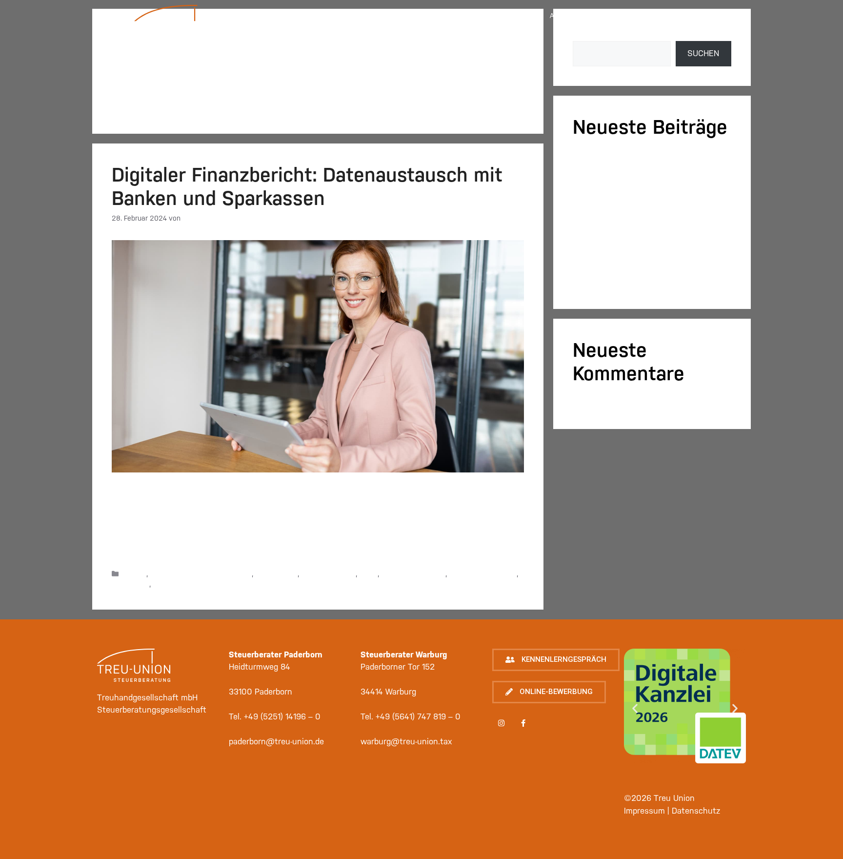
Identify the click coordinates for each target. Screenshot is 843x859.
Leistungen (404, 16)
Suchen (703, 53)
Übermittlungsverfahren (190, 584)
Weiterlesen (439, 548)
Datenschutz (696, 811)
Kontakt (638, 16)
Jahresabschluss (328, 574)
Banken (134, 574)
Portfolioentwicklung (413, 574)
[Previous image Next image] (685, 715)
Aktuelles (568, 16)
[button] (556, 660)
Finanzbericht (276, 574)
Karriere (487, 16)
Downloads (706, 37)
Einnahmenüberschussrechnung (201, 574)
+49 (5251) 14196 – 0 (282, 716)
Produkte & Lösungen (483, 574)
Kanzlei (325, 16)
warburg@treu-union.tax (406, 741)
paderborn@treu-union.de (276, 741)
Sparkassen (130, 584)
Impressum (708, 16)
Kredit (368, 574)
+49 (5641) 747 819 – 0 (418, 716)
